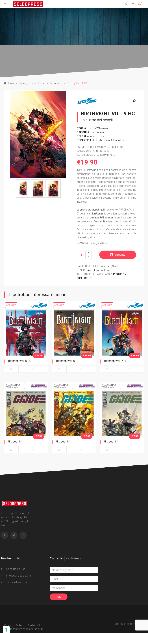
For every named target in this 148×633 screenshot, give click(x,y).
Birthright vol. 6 (65, 361)
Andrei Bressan (96, 132)
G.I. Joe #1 (15, 441)
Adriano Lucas (95, 136)
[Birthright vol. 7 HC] (122, 340)
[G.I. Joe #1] (26, 420)
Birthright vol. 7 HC (115, 361)
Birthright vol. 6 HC (19, 361)
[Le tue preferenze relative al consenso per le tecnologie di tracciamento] (6, 629)
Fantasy (104, 270)
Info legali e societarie (18, 575)
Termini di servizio (16, 582)
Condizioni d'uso (15, 569)
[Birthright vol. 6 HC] (26, 340)
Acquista (120, 254)
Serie (115, 266)
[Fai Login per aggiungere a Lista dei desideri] (133, 100)
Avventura (93, 270)
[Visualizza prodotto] (33, 369)
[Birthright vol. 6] (74, 340)
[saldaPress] (28, 3)
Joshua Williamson (98, 128)
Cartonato (105, 266)
